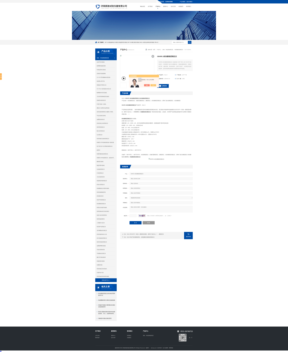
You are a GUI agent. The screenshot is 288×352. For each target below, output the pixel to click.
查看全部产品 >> (106, 280)
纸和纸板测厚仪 (101, 219)
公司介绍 (97, 335)
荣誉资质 (97, 337)
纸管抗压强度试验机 (102, 207)
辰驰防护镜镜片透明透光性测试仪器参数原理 (106, 305)
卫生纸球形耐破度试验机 (103, 96)
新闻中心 (165, 6)
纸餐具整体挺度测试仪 (102, 154)
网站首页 (142, 6)
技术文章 (173, 6)
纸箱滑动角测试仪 (101, 100)
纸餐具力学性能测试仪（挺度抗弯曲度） (106, 157)
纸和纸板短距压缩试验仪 (103, 211)
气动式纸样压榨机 (101, 115)
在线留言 (180, 6)
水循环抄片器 (100, 272)
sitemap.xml (154, 347)
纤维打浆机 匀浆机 (101, 104)
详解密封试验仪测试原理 (104, 318)
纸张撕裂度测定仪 (101, 203)
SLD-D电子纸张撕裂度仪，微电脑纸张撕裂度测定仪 (140, 237)
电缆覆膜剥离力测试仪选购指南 (106, 300)
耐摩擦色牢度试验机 (102, 92)
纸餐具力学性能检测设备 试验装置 (105, 142)
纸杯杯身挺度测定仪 (102, 242)
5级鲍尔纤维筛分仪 (101, 85)
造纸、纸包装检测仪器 (103, 58)
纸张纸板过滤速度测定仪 (103, 138)
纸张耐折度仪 (100, 196)
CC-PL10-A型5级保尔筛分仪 (104, 88)
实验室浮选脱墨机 (101, 73)
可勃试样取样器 (101, 249)
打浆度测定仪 (100, 173)
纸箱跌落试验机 (101, 261)
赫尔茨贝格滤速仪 (101, 257)
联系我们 (188, 6)
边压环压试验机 (101, 62)
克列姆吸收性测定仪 (102, 230)
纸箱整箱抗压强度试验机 (103, 188)
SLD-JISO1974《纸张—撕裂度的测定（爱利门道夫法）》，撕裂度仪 (145, 234)
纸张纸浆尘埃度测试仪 (102, 123)
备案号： (148, 347)
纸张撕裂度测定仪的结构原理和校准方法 (106, 294)
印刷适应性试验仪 (101, 69)
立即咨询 (164, 86)
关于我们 (150, 6)
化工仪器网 (165, 347)
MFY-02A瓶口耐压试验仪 (134, 42)
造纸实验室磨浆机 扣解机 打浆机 (105, 111)
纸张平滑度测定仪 (101, 199)
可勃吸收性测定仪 (101, 253)
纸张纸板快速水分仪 (102, 234)
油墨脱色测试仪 (101, 119)
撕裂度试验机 (100, 161)
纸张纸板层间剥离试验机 (103, 276)
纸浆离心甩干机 (101, 81)
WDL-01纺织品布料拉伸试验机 (147, 42)
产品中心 (158, 6)
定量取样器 (99, 265)
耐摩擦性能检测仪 (101, 65)
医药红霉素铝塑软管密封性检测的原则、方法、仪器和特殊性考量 (106, 312)
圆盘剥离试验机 (101, 165)
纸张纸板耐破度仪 (101, 192)
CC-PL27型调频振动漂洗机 (103, 77)
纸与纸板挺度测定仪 (102, 238)
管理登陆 (171, 347)
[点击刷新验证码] (142, 215)
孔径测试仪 (99, 134)
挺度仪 (98, 150)
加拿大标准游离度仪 (102, 215)
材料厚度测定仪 (101, 127)
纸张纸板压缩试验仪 (102, 268)
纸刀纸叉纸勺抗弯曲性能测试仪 (104, 146)
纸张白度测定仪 (101, 184)
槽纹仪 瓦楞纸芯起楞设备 (103, 108)
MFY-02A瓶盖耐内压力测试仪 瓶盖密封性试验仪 (116, 42)
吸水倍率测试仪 (101, 131)
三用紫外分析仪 (101, 222)
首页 (154, 49)
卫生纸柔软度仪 (101, 177)
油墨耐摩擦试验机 (101, 245)
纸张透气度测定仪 (101, 226)
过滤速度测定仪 (101, 169)
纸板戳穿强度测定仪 (102, 180)
